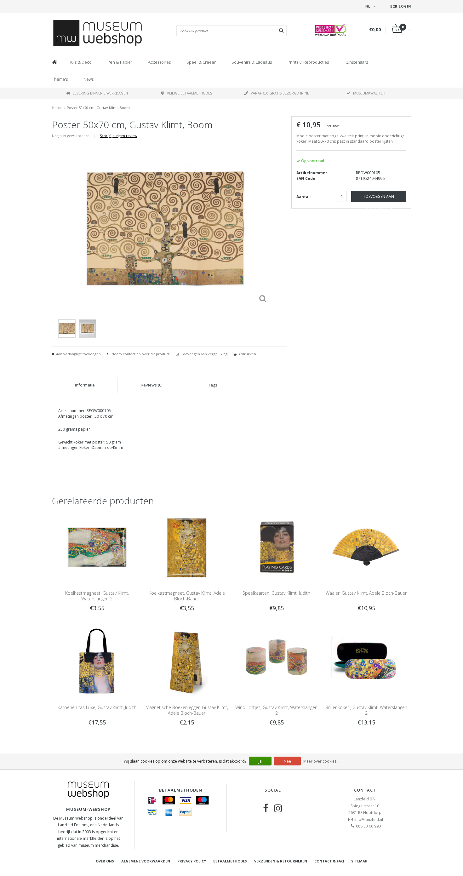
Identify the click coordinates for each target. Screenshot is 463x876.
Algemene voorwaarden (145, 861)
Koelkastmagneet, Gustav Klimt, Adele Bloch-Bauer (187, 596)
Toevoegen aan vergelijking (204, 354)
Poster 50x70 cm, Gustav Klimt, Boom (98, 107)
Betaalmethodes (230, 861)
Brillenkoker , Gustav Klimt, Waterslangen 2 (366, 710)
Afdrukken (247, 354)
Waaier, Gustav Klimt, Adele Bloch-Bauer (366, 593)
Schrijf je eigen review (118, 135)
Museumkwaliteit (369, 93)
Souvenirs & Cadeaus (252, 62)
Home (57, 107)
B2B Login (400, 6)
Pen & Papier (119, 62)
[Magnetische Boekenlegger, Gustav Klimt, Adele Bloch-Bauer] (186, 661)
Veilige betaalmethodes (189, 93)
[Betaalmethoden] (152, 800)
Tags (212, 385)
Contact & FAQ (329, 861)
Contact (365, 790)
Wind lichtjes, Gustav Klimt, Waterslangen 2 (276, 710)
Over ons (105, 861)
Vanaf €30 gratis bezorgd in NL (280, 93)
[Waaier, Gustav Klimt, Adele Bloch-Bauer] (366, 547)
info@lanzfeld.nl (368, 819)
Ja (260, 761)
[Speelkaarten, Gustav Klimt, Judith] (276, 547)
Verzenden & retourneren (280, 861)
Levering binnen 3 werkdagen (100, 93)
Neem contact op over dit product (140, 354)
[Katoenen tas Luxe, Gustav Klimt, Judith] (97, 661)
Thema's (60, 79)
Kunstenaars (356, 62)
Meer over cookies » (321, 761)
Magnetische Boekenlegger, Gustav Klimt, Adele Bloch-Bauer (187, 710)
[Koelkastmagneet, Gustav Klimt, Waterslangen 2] (97, 547)
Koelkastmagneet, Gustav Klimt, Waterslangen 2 (97, 596)
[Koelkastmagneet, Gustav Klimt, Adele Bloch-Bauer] (186, 547)
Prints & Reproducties (308, 62)
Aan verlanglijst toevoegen (78, 354)
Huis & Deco (80, 62)
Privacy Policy (191, 861)
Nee (287, 761)
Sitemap (359, 861)
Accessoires (159, 62)
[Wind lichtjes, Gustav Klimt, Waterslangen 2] (276, 661)
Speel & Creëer (201, 62)
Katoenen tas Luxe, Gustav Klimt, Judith (97, 707)
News (88, 79)
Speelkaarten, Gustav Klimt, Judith (276, 593)
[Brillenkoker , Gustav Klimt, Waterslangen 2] (366, 661)
